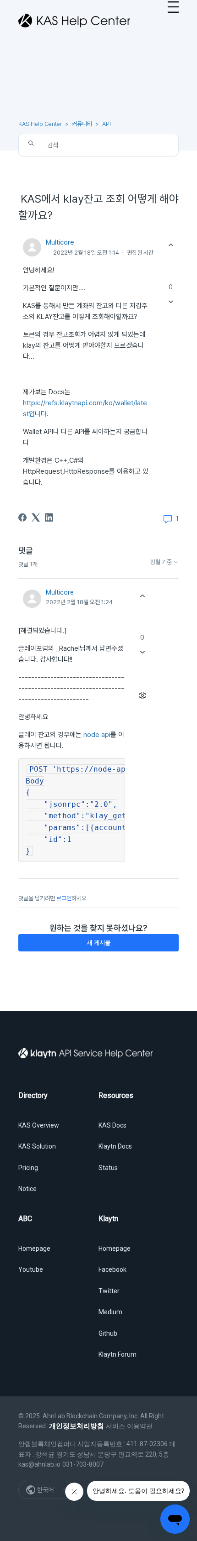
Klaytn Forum (117, 1354)
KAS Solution (37, 1146)
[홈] (74, 20)
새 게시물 (98, 942)
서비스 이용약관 (129, 1426)
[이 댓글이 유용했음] (142, 596)
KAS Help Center (40, 123)
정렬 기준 (161, 562)
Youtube (30, 1269)
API (106, 123)
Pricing (28, 1167)
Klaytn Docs (115, 1146)
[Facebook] (22, 517)
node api (96, 735)
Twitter (109, 1291)
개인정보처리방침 (76, 1426)
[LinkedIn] (49, 517)
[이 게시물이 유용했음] (171, 245)
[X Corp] (36, 517)
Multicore (60, 242)
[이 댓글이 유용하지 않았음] (142, 652)
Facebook (112, 1269)
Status (108, 1167)
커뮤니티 (82, 123)
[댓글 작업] (142, 696)
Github (107, 1333)
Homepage (34, 1248)
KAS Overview (38, 1125)
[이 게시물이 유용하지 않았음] (171, 301)
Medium (110, 1312)
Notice (27, 1188)
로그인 (63, 898)
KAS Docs (112, 1125)
